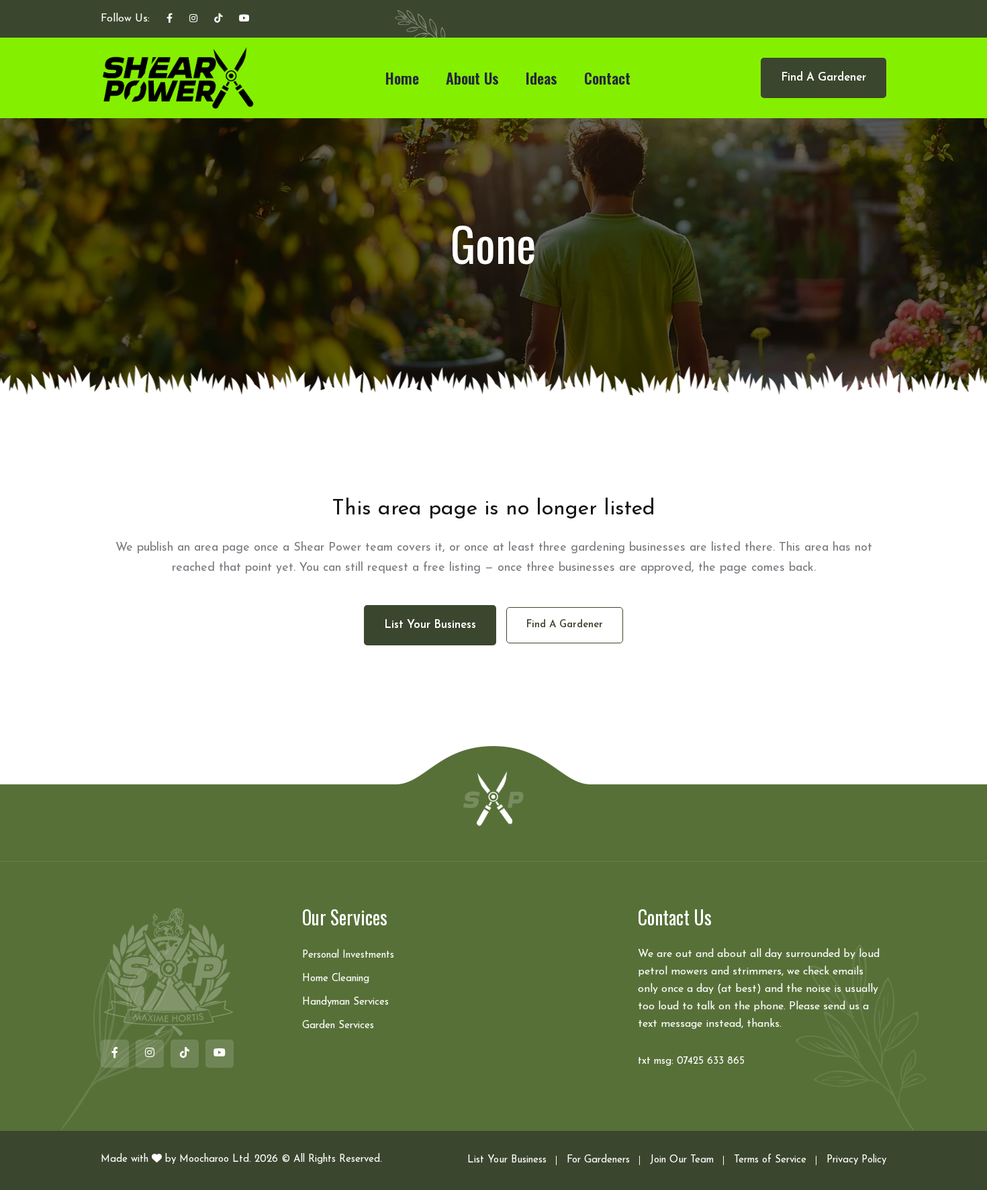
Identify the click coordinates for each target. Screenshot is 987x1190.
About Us (472, 78)
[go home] (493, 797)
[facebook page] (170, 19)
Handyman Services (345, 1002)
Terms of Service (770, 1160)
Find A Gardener (823, 77)
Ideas (541, 78)
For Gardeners (598, 1160)
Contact (607, 78)
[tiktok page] (218, 19)
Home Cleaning (335, 979)
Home (402, 78)
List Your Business (507, 1160)
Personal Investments (348, 955)
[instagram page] (193, 19)
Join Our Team (682, 1160)
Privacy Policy (856, 1160)
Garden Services (338, 1026)
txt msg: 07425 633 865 (691, 1061)
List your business (430, 625)
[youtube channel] (244, 19)
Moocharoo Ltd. (215, 1159)
